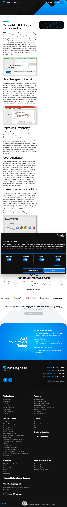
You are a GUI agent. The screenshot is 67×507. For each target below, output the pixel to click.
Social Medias (7, 445)
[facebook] (5, 380)
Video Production (41, 436)
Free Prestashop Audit (41, 470)
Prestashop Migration (40, 468)
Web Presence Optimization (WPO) (13, 451)
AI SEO (5, 443)
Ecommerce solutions (40, 422)
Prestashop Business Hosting (43, 466)
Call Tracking (7, 422)
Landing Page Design (40, 401)
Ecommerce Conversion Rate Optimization (15, 453)
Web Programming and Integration (44, 407)
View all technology (33, 313)
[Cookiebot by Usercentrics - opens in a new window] (58, 235)
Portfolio (5, 470)
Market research (39, 426)
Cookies (52, 504)
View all (5, 413)
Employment (7, 468)
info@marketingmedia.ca (56, 381)
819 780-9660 (59, 373)
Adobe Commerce (8, 407)
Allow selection (33, 270)
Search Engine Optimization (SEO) (13, 439)
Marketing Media (29, 504)
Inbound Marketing (8, 432)
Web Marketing (9, 418)
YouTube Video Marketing (11, 449)
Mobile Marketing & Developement (13, 435)
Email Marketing (8, 426)
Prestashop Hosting (40, 413)
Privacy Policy (45, 504)
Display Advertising (9, 424)
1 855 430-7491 (58, 367)
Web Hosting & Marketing (10, 447)
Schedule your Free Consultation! (12, 503)
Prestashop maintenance (41, 464)
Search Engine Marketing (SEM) (12, 441)
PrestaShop (6, 401)
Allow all (54, 270)
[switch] (25, 259)
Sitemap (37, 504)
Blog (4, 472)
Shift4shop (6, 405)
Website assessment (40, 428)
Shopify (5, 403)
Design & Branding (41, 432)
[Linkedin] (10, 380)
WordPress (6, 409)
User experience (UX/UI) (41, 405)
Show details (58, 265)
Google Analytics (8, 430)
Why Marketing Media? (10, 464)
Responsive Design (40, 409)
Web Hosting (38, 411)
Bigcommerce (7, 399)
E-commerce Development (42, 403)
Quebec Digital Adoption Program (16, 478)
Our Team (6, 466)
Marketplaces (7, 455)
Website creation (39, 399)
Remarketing (7, 437)
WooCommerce (8, 411)
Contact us (6, 473)
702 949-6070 (59, 376)
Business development (41, 424)
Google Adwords (8, 428)
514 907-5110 (59, 370)
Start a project (59, 2)
